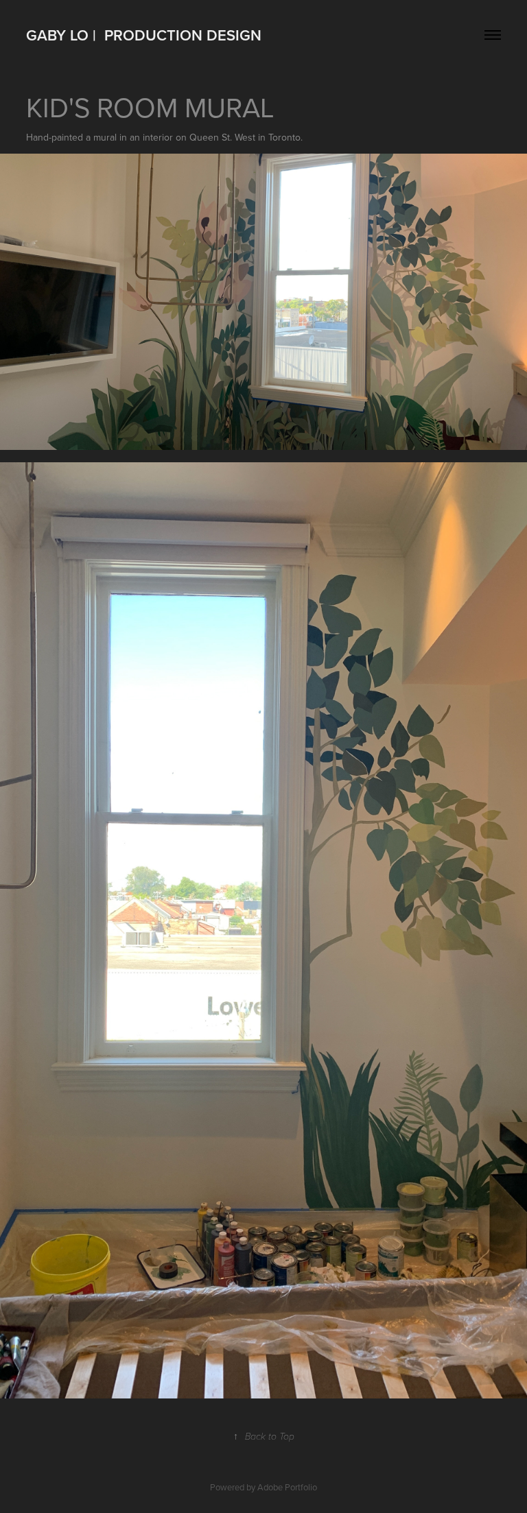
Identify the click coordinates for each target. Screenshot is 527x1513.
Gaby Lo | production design (143, 35)
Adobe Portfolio (287, 1487)
